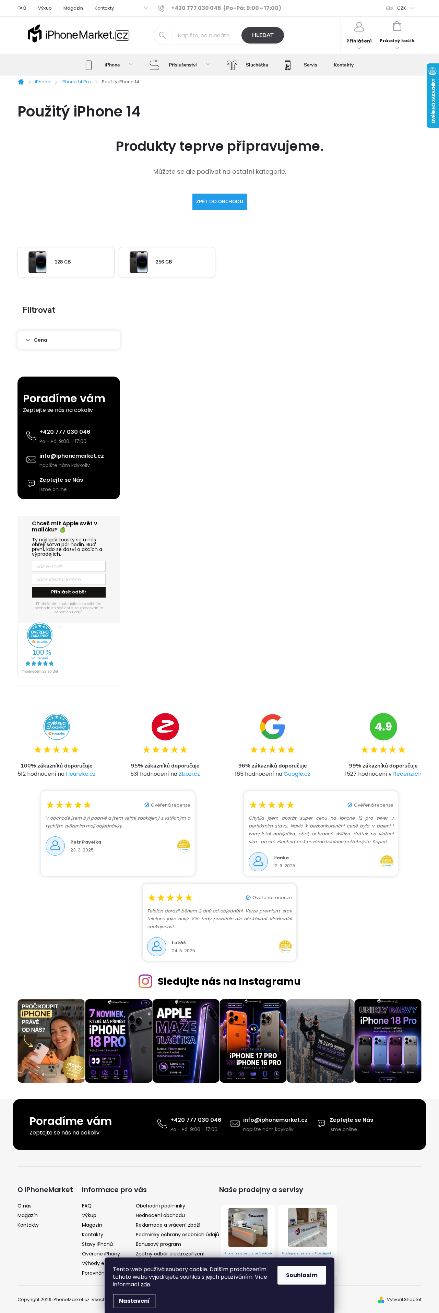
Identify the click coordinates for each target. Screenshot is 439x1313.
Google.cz (297, 774)
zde (145, 1284)
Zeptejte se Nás (61, 480)
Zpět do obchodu (219, 201)
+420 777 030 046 (64, 432)
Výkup (45, 8)
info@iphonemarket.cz (71, 456)
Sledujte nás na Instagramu (229, 981)
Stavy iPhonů (97, 1244)
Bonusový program (158, 1244)
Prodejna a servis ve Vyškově (248, 1253)
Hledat (263, 35)
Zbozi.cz (189, 774)
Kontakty (104, 8)
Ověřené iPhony (101, 1253)
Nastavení (134, 1301)
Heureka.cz (81, 774)
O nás (24, 1205)
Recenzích (407, 774)
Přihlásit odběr (68, 592)
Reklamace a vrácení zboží (168, 1225)
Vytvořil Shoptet (404, 1299)
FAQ (21, 8)
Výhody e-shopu (102, 1263)
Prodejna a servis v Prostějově (307, 1253)
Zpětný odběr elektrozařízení (170, 1253)
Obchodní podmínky (160, 1205)
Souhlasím (302, 1275)
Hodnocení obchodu (160, 1215)
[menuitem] (109, 65)
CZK (401, 8)
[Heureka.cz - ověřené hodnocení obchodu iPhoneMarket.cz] (68, 650)
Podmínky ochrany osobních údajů (177, 1234)
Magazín (73, 8)
